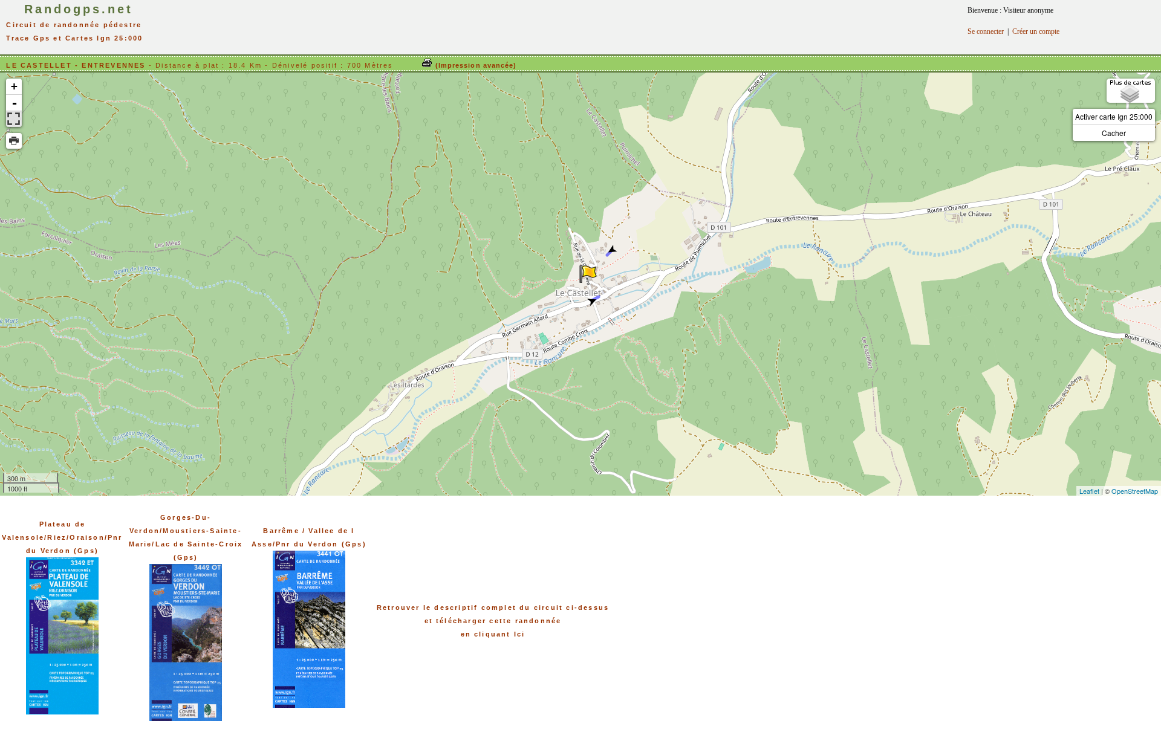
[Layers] (1131, 91)
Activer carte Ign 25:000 (1114, 116)
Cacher (1114, 133)
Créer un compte (1035, 31)
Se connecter (986, 31)
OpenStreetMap (1134, 491)
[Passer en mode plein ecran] (14, 119)
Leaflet (1089, 491)
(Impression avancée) (474, 65)
